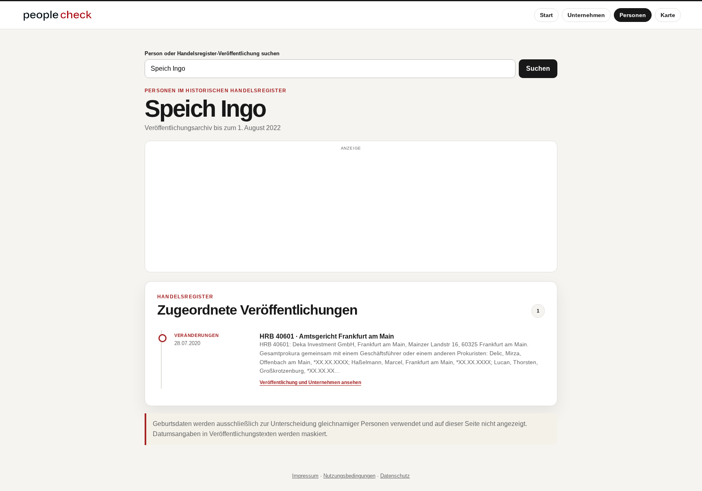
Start (546, 15)
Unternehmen (586, 15)
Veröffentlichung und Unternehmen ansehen (310, 382)
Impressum (305, 476)
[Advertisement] (351, 210)
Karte (668, 15)
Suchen (538, 68)
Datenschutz (395, 476)
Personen (633, 15)
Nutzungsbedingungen (349, 476)
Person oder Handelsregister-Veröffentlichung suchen (212, 53)
